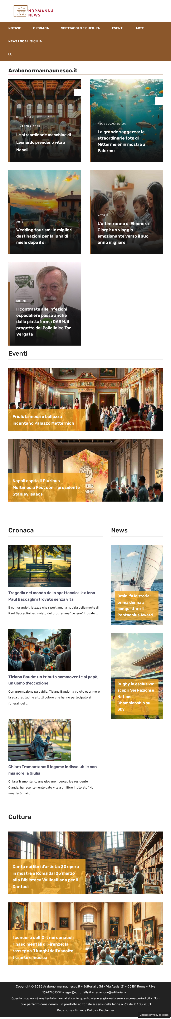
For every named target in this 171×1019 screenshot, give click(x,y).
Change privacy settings (154, 1014)
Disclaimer (106, 1010)
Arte (140, 28)
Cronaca (41, 28)
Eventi (117, 28)
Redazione (64, 1010)
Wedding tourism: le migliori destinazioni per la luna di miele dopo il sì (44, 236)
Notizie (14, 28)
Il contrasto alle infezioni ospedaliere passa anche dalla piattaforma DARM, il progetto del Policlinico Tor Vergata (43, 322)
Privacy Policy (85, 1010)
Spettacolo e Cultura (80, 28)
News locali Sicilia (25, 41)
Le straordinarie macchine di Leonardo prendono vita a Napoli (43, 142)
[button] (10, 54)
